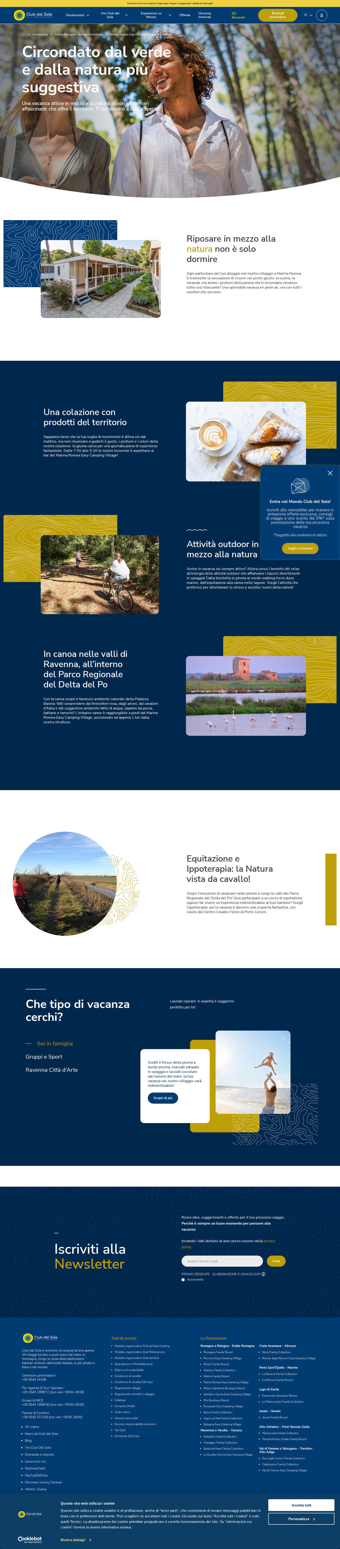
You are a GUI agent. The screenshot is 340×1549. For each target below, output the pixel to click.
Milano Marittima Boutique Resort (224, 1388)
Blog (28, 1440)
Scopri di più (163, 1098)
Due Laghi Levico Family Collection (283, 1458)
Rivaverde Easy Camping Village (223, 1406)
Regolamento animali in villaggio (135, 1394)
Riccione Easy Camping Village (222, 1358)
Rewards (238, 17)
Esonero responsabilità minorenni (135, 1424)
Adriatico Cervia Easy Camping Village (227, 1394)
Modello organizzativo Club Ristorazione (140, 1352)
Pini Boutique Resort (216, 1400)
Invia (276, 1261)
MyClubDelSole (36, 1475)
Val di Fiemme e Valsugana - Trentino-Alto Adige (286, 1450)
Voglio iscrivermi (300, 548)
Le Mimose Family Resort (277, 1380)
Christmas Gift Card (127, 1436)
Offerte (184, 15)
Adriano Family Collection (219, 1370)
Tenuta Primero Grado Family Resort (284, 1439)
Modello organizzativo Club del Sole (137, 1358)
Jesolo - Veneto (270, 1411)
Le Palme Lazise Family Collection (282, 1402)
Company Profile (125, 1406)
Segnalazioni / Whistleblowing (133, 1364)
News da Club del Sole (41, 1434)
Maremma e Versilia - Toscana (221, 1430)
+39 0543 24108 (34, 1379)
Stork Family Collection (276, 1352)
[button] (321, 15)
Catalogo (120, 1400)
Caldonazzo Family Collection (280, 1464)
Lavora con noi (35, 1461)
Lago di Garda (269, 1389)
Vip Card (120, 1430)
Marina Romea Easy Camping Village (133, 34)
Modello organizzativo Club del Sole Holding (142, 1346)
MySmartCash (35, 1468)
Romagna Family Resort (218, 1352)
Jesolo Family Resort (274, 1417)
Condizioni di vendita (128, 1376)
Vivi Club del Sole (110, 15)
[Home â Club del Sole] (33, 15)
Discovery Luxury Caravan (43, 1482)
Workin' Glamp (35, 1489)
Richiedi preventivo (278, 15)
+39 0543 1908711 (36, 1392)
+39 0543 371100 (35, 1417)
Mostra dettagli (73, 1540)
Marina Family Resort (216, 1376)
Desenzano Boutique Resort (279, 1396)
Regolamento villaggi (128, 1388)
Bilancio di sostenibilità (129, 1370)
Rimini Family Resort (216, 1364)
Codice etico (122, 1412)
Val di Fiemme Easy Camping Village (284, 1470)
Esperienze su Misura (151, 15)
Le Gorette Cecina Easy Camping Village (228, 1455)
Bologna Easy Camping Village (222, 1424)
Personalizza (298, 1519)
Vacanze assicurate (126, 1418)
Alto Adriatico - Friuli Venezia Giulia (284, 1427)
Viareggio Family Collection (220, 1442)
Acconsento (195, 1280)
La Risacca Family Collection (279, 1374)
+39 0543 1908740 (36, 1404)
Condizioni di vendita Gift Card (134, 1382)
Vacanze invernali (204, 15)
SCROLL (170, 126)
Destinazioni (75, 15)
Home (27, 34)
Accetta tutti (301, 1505)
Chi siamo (32, 1427)
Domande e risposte (39, 1454)
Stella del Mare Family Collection (223, 1448)
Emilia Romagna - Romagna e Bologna (79, 34)
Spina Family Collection (218, 1412)
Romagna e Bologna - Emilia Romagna (227, 1346)
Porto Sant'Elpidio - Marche (278, 1368)
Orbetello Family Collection (220, 1436)
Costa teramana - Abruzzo (277, 1346)
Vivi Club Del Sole (38, 1447)
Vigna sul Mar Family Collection (223, 1418)
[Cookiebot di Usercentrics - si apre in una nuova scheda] (30, 1540)
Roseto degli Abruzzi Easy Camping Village (288, 1358)
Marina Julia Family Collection (280, 1433)
